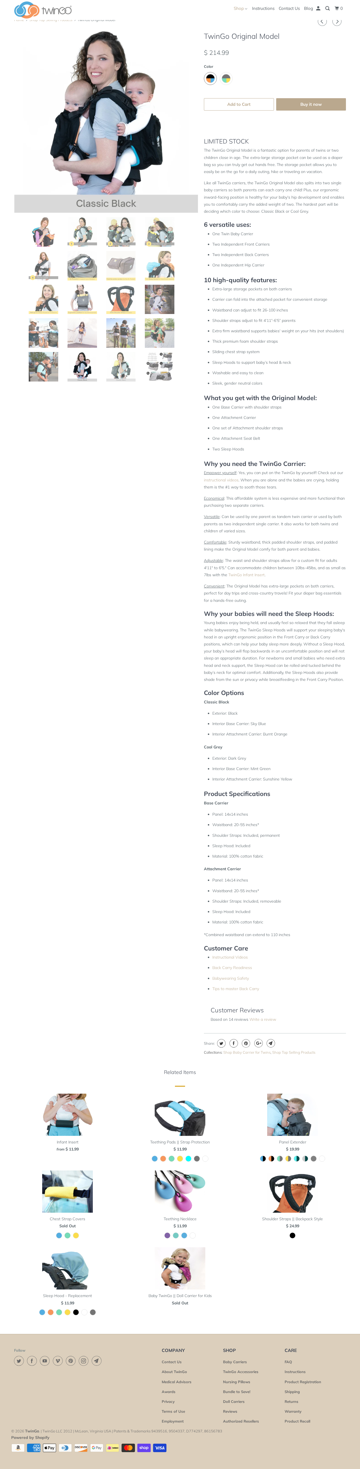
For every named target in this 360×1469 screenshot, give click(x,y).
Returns (291, 1401)
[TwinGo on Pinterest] (72, 1361)
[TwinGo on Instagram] (85, 1361)
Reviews (230, 1411)
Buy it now (311, 104)
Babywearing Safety (230, 978)
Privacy (168, 1401)
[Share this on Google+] (258, 1043)
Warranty (293, 1411)
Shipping (292, 1391)
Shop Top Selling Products (293, 1052)
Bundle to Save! (236, 1391)
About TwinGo (174, 1371)
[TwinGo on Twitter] (20, 1361)
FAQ (288, 1362)
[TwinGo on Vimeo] (59, 1361)
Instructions (263, 8)
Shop (239, 8)
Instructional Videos (230, 957)
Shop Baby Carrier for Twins (247, 1052)
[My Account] (318, 8)
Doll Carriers (234, 1401)
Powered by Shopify (30, 1437)
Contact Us (289, 8)
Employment (173, 1421)
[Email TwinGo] (98, 1361)
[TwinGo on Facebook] (33, 1361)
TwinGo (32, 1431)
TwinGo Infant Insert (246, 574)
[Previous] (323, 21)
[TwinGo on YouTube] (46, 1361)
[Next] (337, 21)
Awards (169, 1391)
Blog (308, 8)
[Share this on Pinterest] (245, 1043)
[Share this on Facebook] (233, 1043)
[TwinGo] (43, 10)
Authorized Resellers (241, 1421)
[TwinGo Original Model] (106, 121)
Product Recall (297, 1421)
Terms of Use (173, 1411)
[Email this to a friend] (270, 1043)
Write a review (262, 1019)
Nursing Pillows (236, 1382)
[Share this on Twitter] (221, 1043)
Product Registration (303, 1382)
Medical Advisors (177, 1382)
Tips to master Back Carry (235, 988)
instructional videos (221, 480)
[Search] (328, 8)
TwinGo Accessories (240, 1371)
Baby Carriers (235, 1362)
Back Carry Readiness (232, 967)
